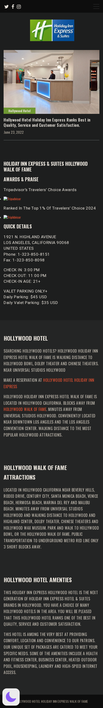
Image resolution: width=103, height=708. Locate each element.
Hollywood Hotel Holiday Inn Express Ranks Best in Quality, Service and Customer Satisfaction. (47, 122)
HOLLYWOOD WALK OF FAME (25, 409)
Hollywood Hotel (19, 110)
